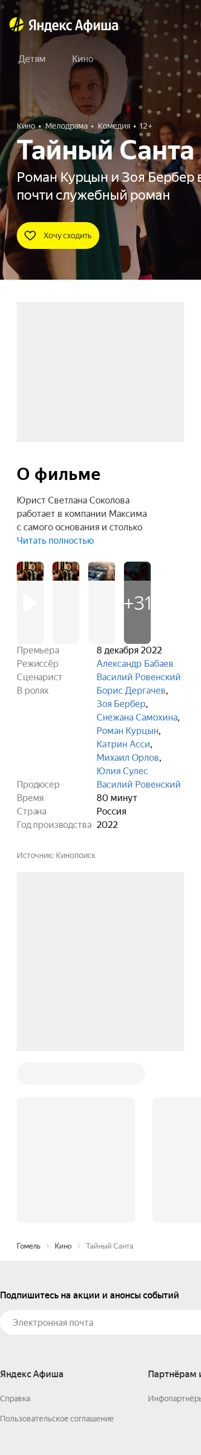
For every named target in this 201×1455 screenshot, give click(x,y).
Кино (63, 1076)
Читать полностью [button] (55, 540)
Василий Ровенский (139, 677)
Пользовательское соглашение (57, 1249)
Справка (15, 1229)
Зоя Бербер (121, 704)
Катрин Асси (123, 744)
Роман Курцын (128, 731)
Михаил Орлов (128, 757)
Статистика (166, 1422)
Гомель (28, 1076)
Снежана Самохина (137, 717)
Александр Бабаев (135, 663)
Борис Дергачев (131, 690)
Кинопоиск (75, 855)
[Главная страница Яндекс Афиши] (16, 24)
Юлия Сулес (122, 771)
